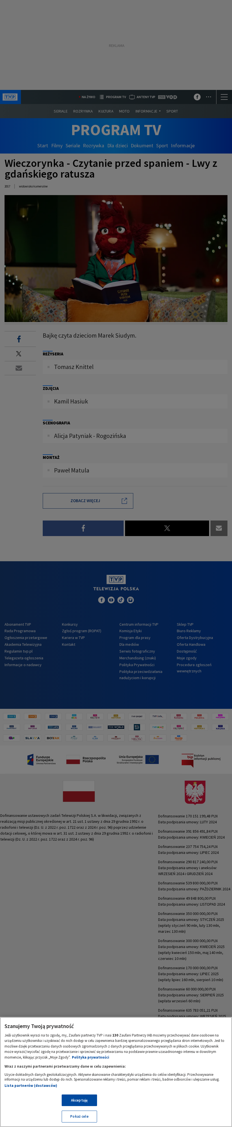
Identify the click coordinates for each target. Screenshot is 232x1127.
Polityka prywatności (90, 1057)
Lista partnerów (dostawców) (31, 1085)
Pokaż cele (79, 1116)
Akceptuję (79, 1100)
